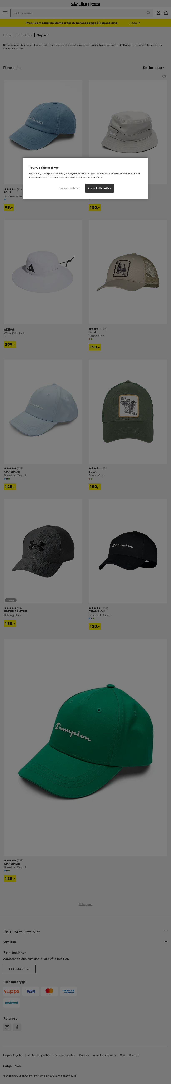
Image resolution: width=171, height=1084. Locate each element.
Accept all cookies (99, 188)
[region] (85, 178)
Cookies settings (69, 188)
